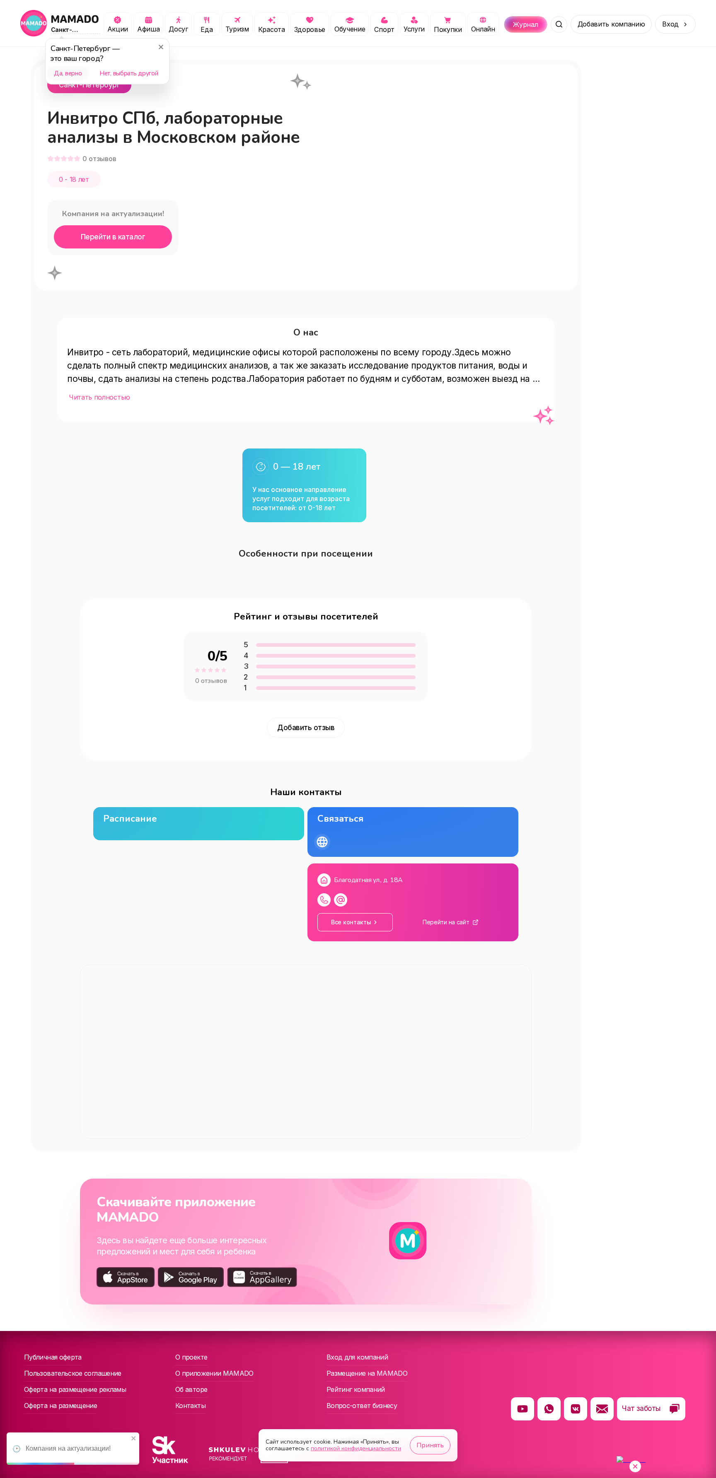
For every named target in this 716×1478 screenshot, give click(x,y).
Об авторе (191, 1389)
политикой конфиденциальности (356, 1448)
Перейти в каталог (113, 237)
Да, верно (68, 73)
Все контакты (351, 922)
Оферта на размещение (60, 1405)
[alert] (73, 1448)
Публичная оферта (53, 1357)
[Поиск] (559, 24)
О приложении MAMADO (214, 1373)
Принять (430, 1445)
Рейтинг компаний (356, 1389)
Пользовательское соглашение (72, 1373)
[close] (134, 1439)
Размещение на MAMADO (367, 1373)
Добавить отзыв (305, 727)
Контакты (190, 1405)
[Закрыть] (160, 46)
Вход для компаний (357, 1357)
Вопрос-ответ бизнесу (362, 1405)
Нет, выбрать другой (128, 73)
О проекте (191, 1357)
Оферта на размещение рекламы (75, 1389)
